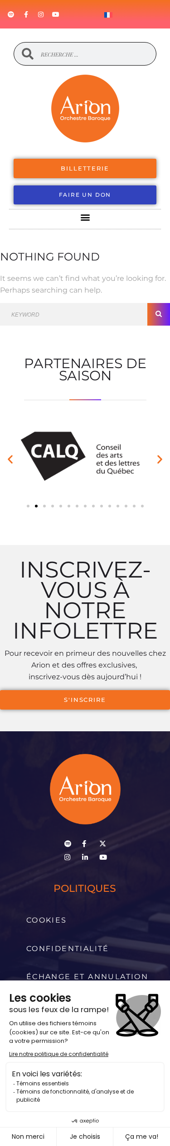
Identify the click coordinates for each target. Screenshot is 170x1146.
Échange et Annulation (87, 976)
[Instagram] (40, 14)
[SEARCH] (158, 314)
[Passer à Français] (108, 14)
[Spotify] (11, 14)
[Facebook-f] (25, 14)
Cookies (46, 920)
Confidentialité (67, 948)
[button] (85, 216)
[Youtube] (55, 14)
